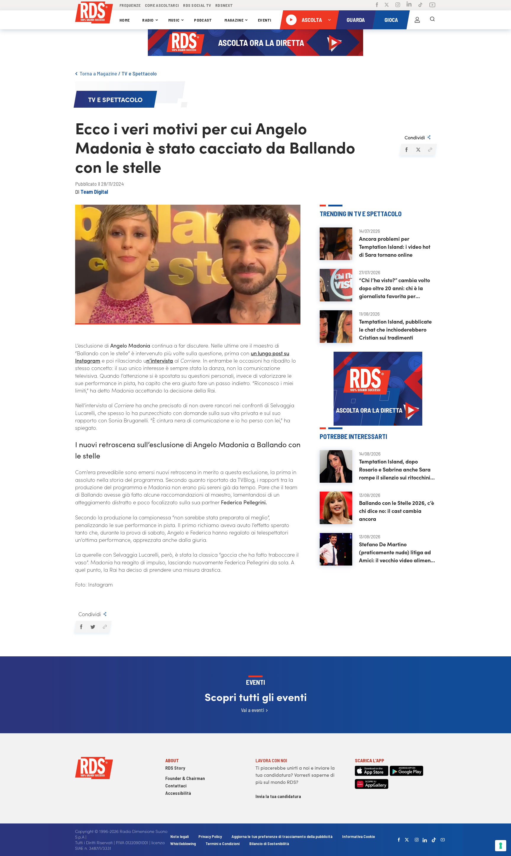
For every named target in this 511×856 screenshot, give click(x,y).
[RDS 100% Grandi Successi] (94, 13)
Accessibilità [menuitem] (178, 793)
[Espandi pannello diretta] (329, 19)
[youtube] (442, 839)
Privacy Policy (210, 836)
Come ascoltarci (162, 5)
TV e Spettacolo (139, 73)
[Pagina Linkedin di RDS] (409, 5)
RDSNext (224, 5)
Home (124, 19)
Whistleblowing (183, 843)
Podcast (203, 19)
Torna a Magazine (98, 73)
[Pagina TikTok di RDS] (420, 5)
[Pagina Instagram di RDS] (397, 5)
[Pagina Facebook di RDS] (377, 5)
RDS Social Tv (197, 5)
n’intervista (159, 360)
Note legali (180, 836)
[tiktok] (433, 839)
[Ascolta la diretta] (291, 19)
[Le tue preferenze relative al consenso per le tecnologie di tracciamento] (500, 845)
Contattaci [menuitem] (176, 785)
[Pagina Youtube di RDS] (432, 5)
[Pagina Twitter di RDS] (386, 5)
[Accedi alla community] (417, 19)
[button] (406, 150)
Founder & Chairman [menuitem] (185, 778)
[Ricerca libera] (432, 19)
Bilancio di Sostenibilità (269, 843)
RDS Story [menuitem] (175, 768)
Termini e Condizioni (223, 843)
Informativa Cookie (358, 836)
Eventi (264, 19)
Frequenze (130, 5)
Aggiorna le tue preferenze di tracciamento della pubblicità (282, 836)
